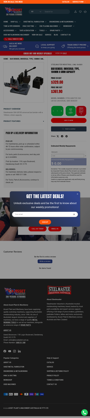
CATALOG (65, 2)
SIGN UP (45, 222)
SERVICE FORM (77, 2)
